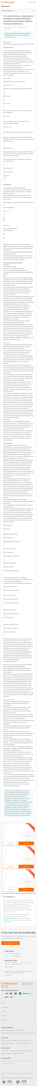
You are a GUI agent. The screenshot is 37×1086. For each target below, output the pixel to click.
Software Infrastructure (8, 1043)
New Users (27, 1043)
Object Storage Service (7, 1033)
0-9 (12, 1063)
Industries (22, 1050)
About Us (9, 1073)
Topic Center (4, 1050)
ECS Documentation (13, 1040)
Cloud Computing (14, 1050)
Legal (23, 1073)
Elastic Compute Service (8, 1030)
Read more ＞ (12, 37)
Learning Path (19, 1043)
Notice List (29, 1073)
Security (32, 1033)
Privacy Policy (17, 1073)
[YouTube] (2, 986)
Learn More (11, 843)
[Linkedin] (27, 983)
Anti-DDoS (22, 1030)
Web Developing (5, 1053)
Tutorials (13, 1053)
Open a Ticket (8, 967)
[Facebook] (23, 983)
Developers (29, 1050)
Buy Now (26, 843)
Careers (3, 1073)
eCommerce (18, 1033)
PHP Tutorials (20, 1053)
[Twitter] (31, 983)
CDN (17, 1030)
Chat (6, 956)
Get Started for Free (10, 943)
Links (2, 1075)
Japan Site (4, 1040)
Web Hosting (25, 1033)
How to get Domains (26, 1040)
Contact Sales (16, 956)
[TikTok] (6, 986)
